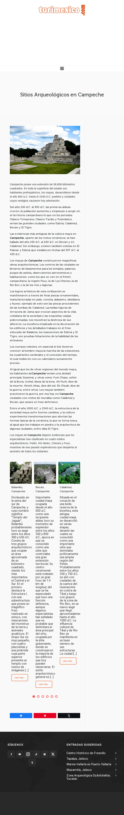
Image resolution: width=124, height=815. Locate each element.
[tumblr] (32, 762)
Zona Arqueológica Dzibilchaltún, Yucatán (89, 777)
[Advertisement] (62, 42)
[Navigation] (62, 68)
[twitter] (53, 754)
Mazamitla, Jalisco (79, 770)
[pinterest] (44, 754)
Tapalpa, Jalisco (77, 758)
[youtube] (19, 754)
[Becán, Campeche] (45, 473)
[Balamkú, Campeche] (21, 473)
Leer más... (20, 677)
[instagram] (28, 754)
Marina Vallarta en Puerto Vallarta (89, 764)
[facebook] (11, 754)
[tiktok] (36, 754)
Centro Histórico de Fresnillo (86, 753)
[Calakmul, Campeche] (69, 473)
